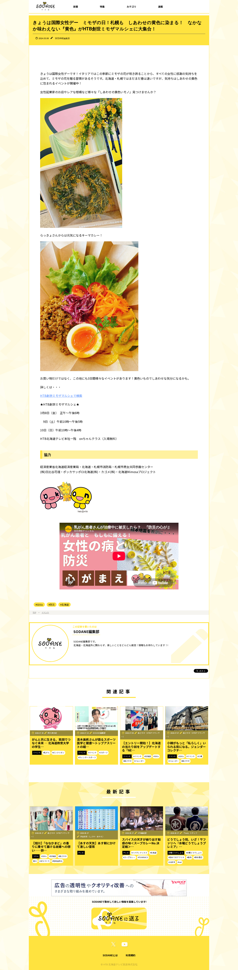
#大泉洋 (171, 862)
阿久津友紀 (52, 733)
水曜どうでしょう (175, 852)
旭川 (35, 861)
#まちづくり (44, 861)
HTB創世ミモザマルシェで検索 (61, 395)
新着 (75, 6)
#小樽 (199, 756)
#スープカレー (129, 857)
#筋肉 (189, 857)
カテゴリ (131, 6)
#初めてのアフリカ (176, 857)
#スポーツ (103, 752)
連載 (160, 6)
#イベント (92, 752)
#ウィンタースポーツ (87, 757)
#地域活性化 (57, 861)
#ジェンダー (139, 761)
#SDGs (39, 604)
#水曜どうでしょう (194, 852)
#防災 (52, 604)
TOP (34, 612)
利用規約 (130, 955)
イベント (45, 612)
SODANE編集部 (62, 38)
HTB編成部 (142, 833)
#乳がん (46, 752)
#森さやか (127, 761)
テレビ (81, 852)
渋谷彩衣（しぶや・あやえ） (92, 836)
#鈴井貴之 (198, 857)
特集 (102, 6)
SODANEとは (110, 955)
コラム (36, 856)
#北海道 (64, 604)
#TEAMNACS (143, 857)
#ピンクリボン (58, 752)
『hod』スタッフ (190, 833)
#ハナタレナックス (139, 852)
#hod (180, 862)
